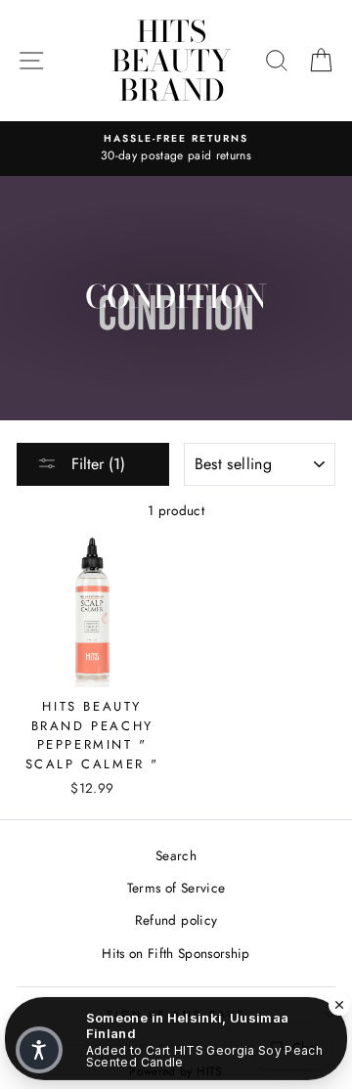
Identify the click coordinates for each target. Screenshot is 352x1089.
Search (176, 855)
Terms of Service (176, 887)
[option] (176, 148)
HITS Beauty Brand (171, 60)
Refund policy (176, 920)
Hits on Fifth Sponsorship (176, 953)
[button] (39, 1049)
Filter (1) (95, 464)
